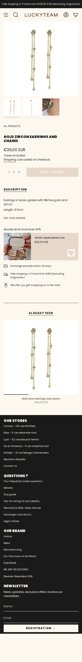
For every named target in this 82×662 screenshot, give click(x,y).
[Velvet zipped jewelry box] (17, 246)
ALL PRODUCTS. (12, 126)
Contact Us (10, 466)
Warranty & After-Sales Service (22, 508)
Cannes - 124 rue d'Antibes (20, 426)
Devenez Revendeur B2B (18, 576)
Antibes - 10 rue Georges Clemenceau (26, 452)
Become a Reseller (15, 459)
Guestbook (10, 563)
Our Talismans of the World (20, 556)
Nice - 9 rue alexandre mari (20, 432)
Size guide (10, 494)
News (7, 543)
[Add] (71, 253)
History (8, 536)
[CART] (75, 15)
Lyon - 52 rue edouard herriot (21, 439)
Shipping (10, 159)
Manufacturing (13, 549)
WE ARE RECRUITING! (16, 569)
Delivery (8, 488)
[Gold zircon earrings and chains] (41, 357)
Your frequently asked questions (23, 481)
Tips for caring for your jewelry (22, 501)
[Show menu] (5, 15)
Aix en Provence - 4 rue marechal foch (26, 446)
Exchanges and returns (17, 514)
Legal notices (11, 521)
